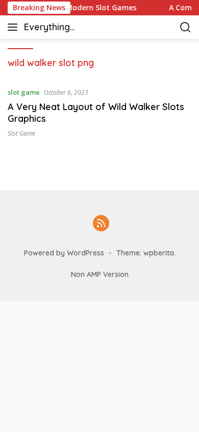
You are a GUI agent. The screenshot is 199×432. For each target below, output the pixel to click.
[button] (14, 27)
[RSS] (101, 224)
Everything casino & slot (52, 28)
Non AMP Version (100, 274)
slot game (24, 92)
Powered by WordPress (64, 252)
